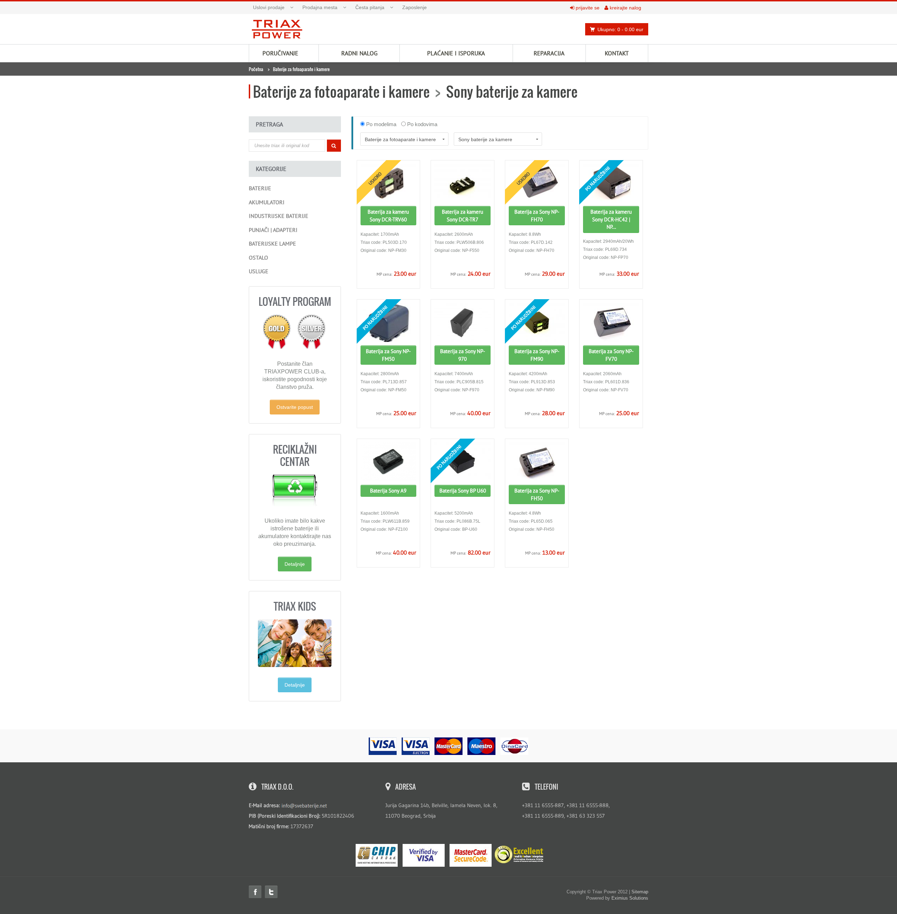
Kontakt (617, 53)
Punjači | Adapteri (273, 229)
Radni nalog (359, 53)
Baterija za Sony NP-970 (462, 355)
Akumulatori (267, 202)
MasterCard (471, 855)
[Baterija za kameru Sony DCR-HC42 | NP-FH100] (611, 183)
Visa (424, 855)
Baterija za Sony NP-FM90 (536, 355)
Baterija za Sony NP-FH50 (536, 494)
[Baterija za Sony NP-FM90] (537, 322)
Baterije (260, 188)
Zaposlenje (414, 7)
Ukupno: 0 (620, 29)
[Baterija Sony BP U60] (462, 461)
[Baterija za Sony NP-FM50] (389, 322)
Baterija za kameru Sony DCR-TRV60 (388, 215)
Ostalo (258, 257)
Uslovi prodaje (269, 7)
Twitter (271, 892)
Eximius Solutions (629, 898)
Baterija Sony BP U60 (462, 490)
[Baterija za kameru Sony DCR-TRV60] (389, 183)
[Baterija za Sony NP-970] (462, 322)
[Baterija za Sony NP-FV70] (611, 322)
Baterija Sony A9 (388, 490)
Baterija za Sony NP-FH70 (536, 215)
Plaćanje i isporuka (456, 53)
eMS (377, 855)
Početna (256, 69)
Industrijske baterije (278, 215)
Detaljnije (295, 564)
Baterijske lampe (272, 243)
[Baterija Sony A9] (389, 461)
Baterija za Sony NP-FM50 (388, 355)
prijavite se (587, 8)
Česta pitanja (369, 7)
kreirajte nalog (624, 8)
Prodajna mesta (319, 7)
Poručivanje (280, 53)
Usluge (258, 271)
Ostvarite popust (294, 407)
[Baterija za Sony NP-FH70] (537, 183)
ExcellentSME (519, 855)
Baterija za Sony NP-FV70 (611, 355)
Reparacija (549, 53)
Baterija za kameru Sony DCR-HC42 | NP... (611, 219)
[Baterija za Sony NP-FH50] (537, 461)
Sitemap (639, 891)
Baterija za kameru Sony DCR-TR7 (462, 215)
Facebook (255, 892)
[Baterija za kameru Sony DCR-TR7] (462, 183)
